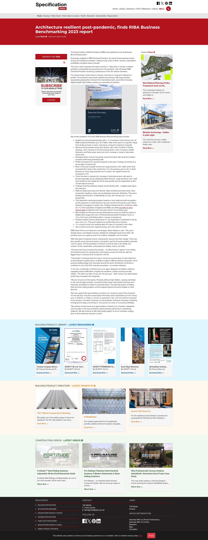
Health (83, 16)
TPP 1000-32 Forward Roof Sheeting (53, 413)
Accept (151, 535)
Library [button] (122, 8)
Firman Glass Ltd (158, 369)
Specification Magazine (47, 509)
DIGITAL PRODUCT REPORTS (48, 529)
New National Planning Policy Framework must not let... (156, 84)
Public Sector (56, 16)
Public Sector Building (47, 521)
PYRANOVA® (90, 417)
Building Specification (47, 505)
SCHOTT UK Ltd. (73, 369)
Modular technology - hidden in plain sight (156, 133)
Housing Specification (47, 517)
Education (91, 16)
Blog (131, 527)
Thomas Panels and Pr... (48, 369)
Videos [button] (155, 8)
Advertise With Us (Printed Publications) (144, 519)
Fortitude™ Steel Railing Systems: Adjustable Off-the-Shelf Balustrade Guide (56, 472)
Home (115, 8)
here (140, 535)
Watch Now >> (43, 484)
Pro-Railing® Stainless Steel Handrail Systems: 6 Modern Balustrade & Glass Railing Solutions (102, 473)
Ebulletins (133, 524)
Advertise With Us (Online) (139, 522)
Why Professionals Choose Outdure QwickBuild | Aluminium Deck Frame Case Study (150, 473)
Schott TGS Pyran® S (141, 411)
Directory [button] (130, 8)
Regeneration (112, 16)
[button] (161, 8)
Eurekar (132, 509)
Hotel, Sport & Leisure (70, 16)
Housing (46, 16)
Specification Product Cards (50, 525)
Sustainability (101, 16)
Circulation (133, 529)
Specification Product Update (50, 513)
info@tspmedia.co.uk (94, 510)
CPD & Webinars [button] (143, 8)
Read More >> (148, 98)
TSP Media (133, 506)
